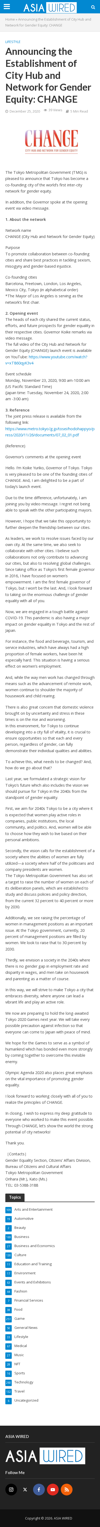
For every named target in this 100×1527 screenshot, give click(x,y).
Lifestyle (13, 42)
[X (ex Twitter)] (25, 1489)
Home (10, 19)
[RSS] (67, 1489)
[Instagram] (11, 1489)
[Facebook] (39, 1489)
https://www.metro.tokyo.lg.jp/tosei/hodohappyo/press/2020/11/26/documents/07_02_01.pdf (50, 431)
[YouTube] (53, 1489)
